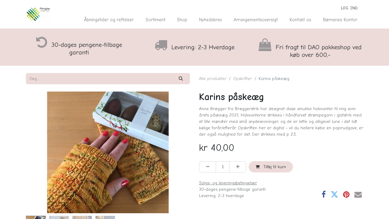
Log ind (349, 8)
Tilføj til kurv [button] (274, 166)
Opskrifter (242, 78)
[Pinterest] (346, 195)
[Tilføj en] (237, 166)
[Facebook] (324, 195)
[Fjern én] (207, 166)
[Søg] (181, 78)
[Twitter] (334, 195)
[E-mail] (358, 195)
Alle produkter (212, 78)
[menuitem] (109, 20)
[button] (38, 152)
